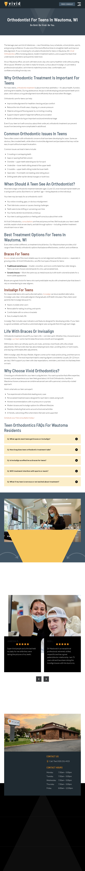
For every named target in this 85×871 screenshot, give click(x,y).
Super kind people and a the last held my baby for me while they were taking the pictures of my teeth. (21, 651)
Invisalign (47, 294)
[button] (79, 4)
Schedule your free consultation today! (19, 418)
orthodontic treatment (26, 88)
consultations (27, 221)
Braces (7, 258)
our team (15, 339)
